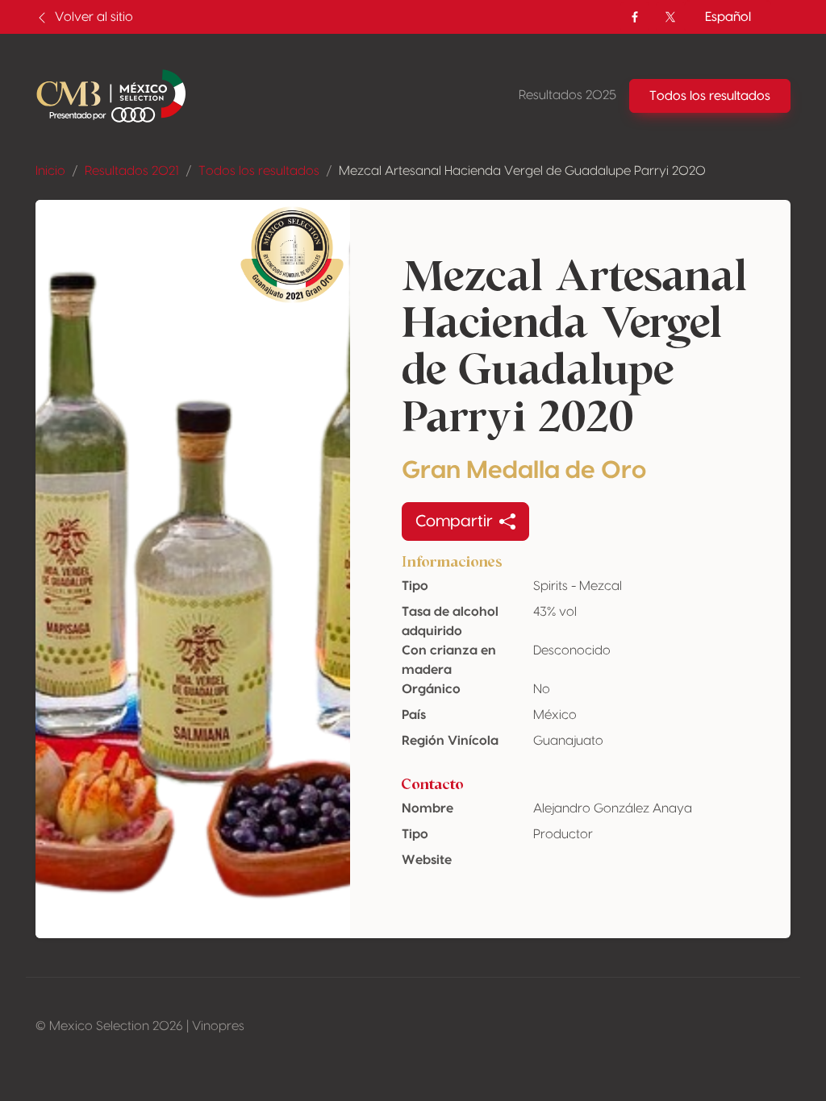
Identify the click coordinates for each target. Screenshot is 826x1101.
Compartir (454, 521)
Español (728, 16)
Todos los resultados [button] (709, 95)
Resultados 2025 (567, 95)
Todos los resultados (258, 170)
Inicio (50, 170)
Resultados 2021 (132, 170)
